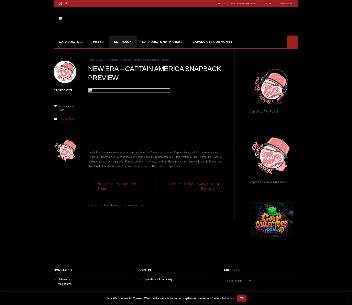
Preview (63, 118)
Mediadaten (65, 283)
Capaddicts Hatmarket (162, 41)
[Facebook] (66, 3)
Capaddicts (69, 41)
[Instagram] (60, 3)
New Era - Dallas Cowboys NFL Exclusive (192, 186)
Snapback (123, 41)
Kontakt (267, 3)
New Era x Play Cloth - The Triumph (117, 186)
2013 (101, 60)
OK (242, 298)
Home (221, 3)
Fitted (98, 41)
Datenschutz (65, 279)
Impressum (285, 3)
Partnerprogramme (243, 3)
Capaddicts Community (212, 41)
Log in (144, 205)
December (113, 60)
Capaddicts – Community (158, 279)
